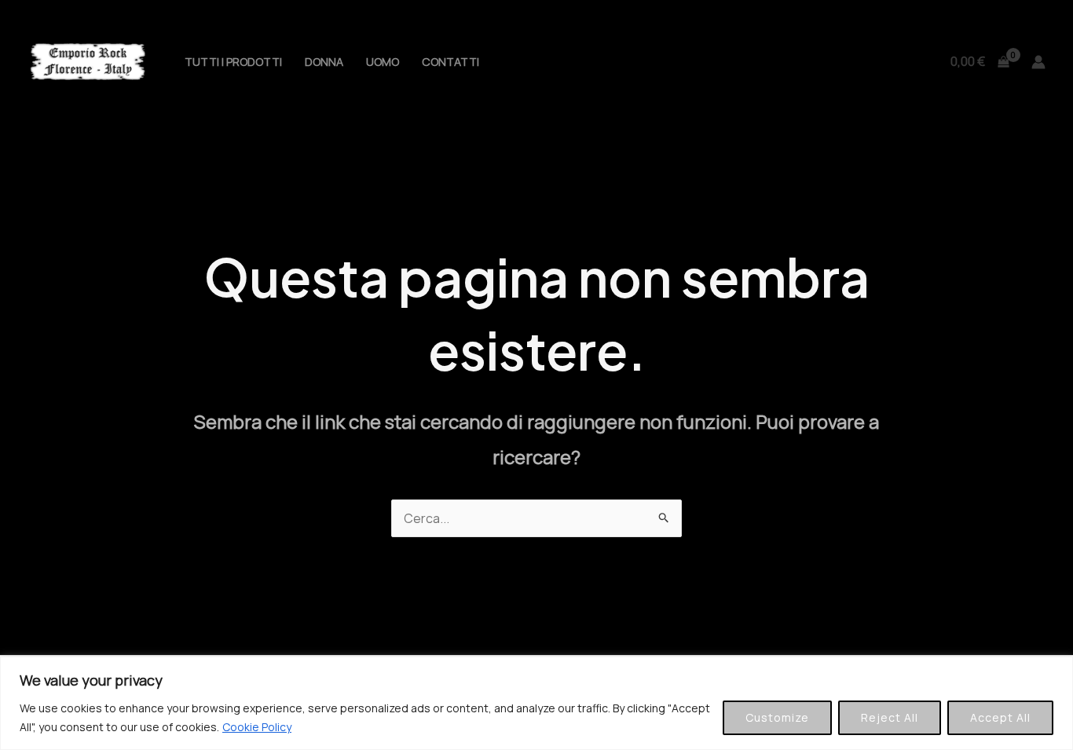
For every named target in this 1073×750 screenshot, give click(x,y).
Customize (777, 717)
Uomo (382, 61)
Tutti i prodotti (233, 61)
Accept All (1000, 717)
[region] (536, 703)
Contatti (450, 61)
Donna (324, 61)
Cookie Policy (256, 726)
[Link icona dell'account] (1038, 62)
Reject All (889, 717)
